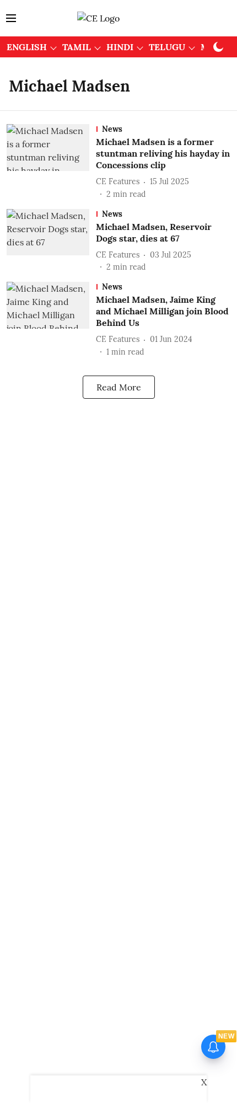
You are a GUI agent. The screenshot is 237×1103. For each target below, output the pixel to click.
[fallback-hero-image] (51, 162)
